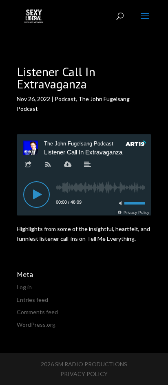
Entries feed (32, 299)
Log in (24, 287)
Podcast (65, 98)
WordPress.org (36, 324)
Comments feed (37, 311)
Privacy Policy (84, 373)
